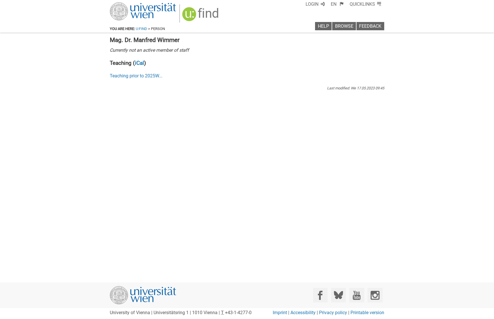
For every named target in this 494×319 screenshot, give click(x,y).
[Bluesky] (338, 295)
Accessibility (303, 312)
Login (312, 4)
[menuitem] (337, 4)
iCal (139, 63)
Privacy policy (333, 312)
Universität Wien (129, 5)
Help (323, 26)
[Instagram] (375, 295)
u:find (141, 29)
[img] (201, 16)
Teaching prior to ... (136, 76)
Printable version (367, 312)
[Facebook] (320, 295)
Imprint (280, 312)
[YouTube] (356, 295)
